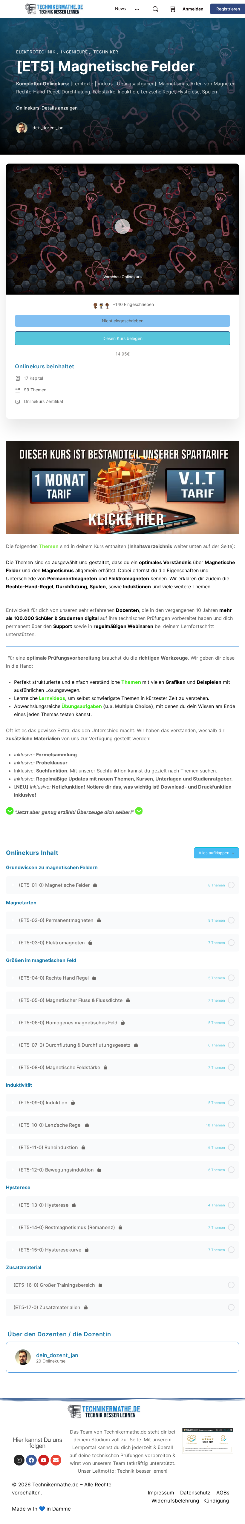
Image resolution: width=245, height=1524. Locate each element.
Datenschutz (195, 1493)
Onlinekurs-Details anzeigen (47, 108)
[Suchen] (155, 9)
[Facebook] (31, 1460)
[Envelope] (55, 1460)
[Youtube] (43, 1460)
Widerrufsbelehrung (175, 1501)
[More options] (137, 9)
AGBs (222, 1493)
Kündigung (216, 1501)
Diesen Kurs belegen (122, 338)
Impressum (161, 1493)
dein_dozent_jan (57, 1355)
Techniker (105, 51)
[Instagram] (19, 1460)
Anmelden (193, 8)
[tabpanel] (122, 636)
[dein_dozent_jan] (23, 1357)
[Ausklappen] (13, 885)
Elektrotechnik (36, 51)
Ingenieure (75, 51)
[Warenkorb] (173, 9)
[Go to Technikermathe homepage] (54, 8)
